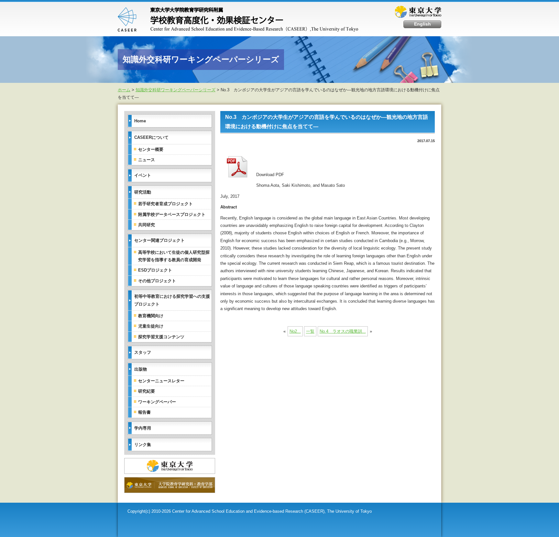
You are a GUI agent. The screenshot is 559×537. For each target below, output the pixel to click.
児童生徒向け (150, 326)
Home (140, 120)
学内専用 (142, 428)
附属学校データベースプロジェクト (171, 214)
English (422, 24)
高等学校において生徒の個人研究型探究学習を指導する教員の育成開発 (174, 256)
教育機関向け (150, 315)
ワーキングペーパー (157, 401)
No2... (295, 331)
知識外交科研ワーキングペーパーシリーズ (175, 89)
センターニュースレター (161, 380)
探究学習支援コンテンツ (161, 336)
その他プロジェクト (157, 280)
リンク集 (142, 444)
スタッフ (142, 352)
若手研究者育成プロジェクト (165, 203)
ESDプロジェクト (155, 270)
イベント (142, 175)
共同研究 (146, 224)
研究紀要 (146, 391)
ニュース (146, 159)
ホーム (124, 89)
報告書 (144, 412)
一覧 (310, 331)
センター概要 (150, 149)
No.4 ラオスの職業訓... (343, 331)
